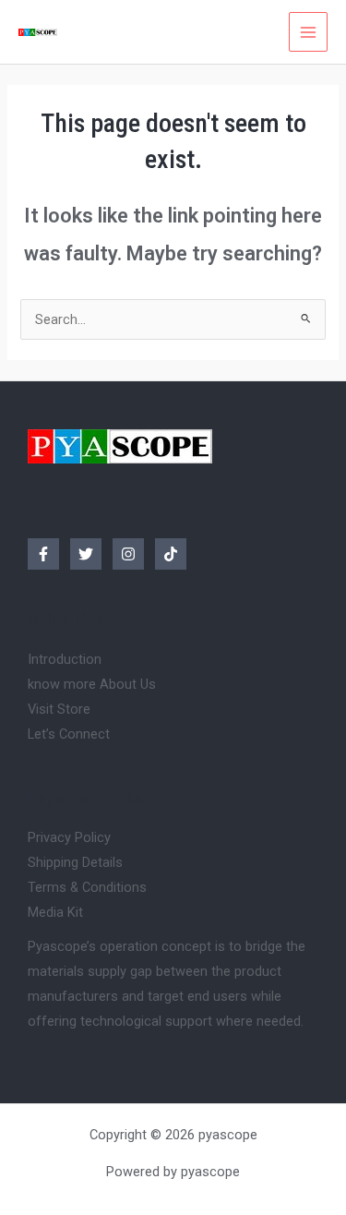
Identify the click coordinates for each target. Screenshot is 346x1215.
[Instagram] (128, 554)
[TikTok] (170, 554)
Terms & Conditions (87, 887)
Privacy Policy (69, 837)
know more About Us (92, 684)
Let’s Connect (69, 734)
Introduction (64, 659)
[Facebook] (43, 554)
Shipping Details (75, 862)
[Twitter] (85, 554)
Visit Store (59, 709)
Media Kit (55, 912)
